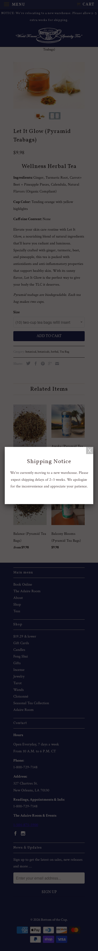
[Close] (89, 450)
